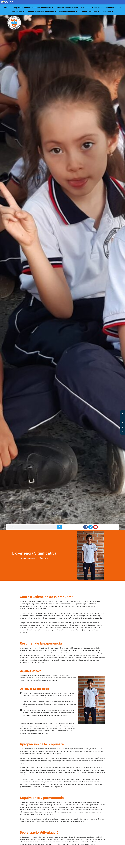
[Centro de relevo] (122, 431)
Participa (96, 7)
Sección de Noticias (113, 7)
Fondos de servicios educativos (41, 12)
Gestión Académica (67, 12)
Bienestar (107, 12)
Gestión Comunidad (89, 12)
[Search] (59, 527)
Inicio (6, 7)
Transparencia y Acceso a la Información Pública (31, 7)
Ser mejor (44, 558)
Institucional (17, 12)
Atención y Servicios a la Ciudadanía (71, 7)
